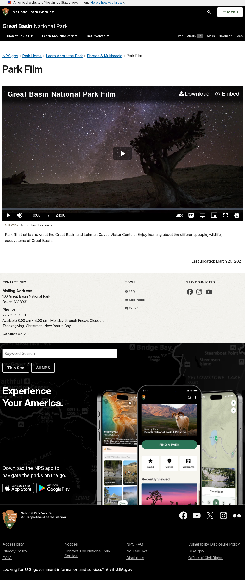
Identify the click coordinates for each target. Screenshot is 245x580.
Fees (239, 36)
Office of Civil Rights (205, 557)
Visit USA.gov (119, 569)
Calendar (225, 36)
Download (197, 93)
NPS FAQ (134, 544)
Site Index (136, 300)
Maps (211, 36)
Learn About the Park (58, 36)
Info (180, 36)
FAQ (131, 291)
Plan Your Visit (18, 36)
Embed (230, 93)
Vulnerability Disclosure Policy (214, 544)
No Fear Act (136, 551)
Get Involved (96, 36)
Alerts (194, 36)
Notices (71, 544)
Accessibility (13, 544)
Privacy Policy (14, 551)
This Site (15, 367)
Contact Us (12, 334)
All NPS (43, 367)
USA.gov (196, 551)
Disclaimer (135, 557)
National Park (35, 26)
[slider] (122, 209)
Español (134, 308)
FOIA (7, 557)
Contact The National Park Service (87, 553)
